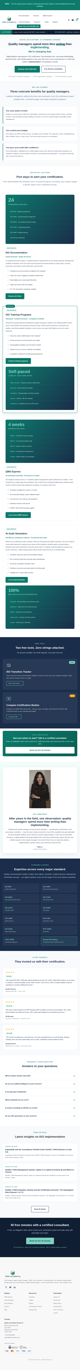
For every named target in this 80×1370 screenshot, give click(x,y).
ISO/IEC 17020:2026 (33, 4)
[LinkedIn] (14, 1287)
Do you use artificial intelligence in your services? (23, 1084)
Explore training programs (18, 361)
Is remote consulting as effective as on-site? (21, 1108)
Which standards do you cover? (17, 1100)
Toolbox (31, 1300)
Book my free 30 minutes (40, 750)
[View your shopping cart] (77, 20)
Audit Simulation (9, 1300)
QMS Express (8, 1297)
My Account (56, 1300)
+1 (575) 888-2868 (9, 1335)
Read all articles (40, 1209)
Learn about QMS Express (18, 515)
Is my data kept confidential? (15, 1092)
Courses (6, 1306)
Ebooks (31, 1303)
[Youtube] (73, 19)
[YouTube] (10, 1287)
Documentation (8, 1303)
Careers (55, 1313)
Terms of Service (58, 1309)
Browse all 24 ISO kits (27, 69)
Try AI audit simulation (16, 580)
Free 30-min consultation (53, 69)
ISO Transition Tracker (35, 1306)
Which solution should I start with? (18, 1076)
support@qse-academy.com (12, 1337)
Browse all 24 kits (14, 296)
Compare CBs (33, 1309)
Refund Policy (57, 1303)
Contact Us (56, 1297)
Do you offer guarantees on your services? (21, 1116)
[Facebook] (68, 19)
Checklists (32, 1297)
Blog (5, 1309)
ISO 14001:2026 (20, 4)
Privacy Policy (57, 1306)
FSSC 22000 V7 (50, 4)
